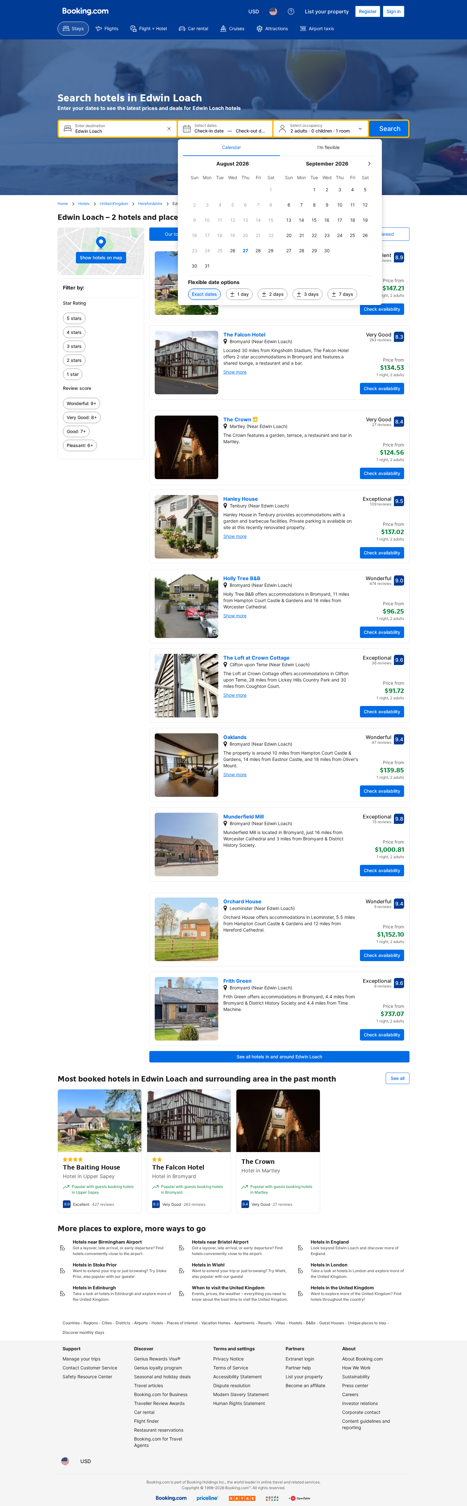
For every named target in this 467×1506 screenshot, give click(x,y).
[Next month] (369, 163)
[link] (101, 318)
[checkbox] (271, 190)
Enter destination (90, 126)
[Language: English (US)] (273, 11)
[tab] (231, 147)
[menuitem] (73, 29)
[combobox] (118, 131)
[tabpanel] (280, 230)
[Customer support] (291, 11)
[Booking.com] (85, 11)
